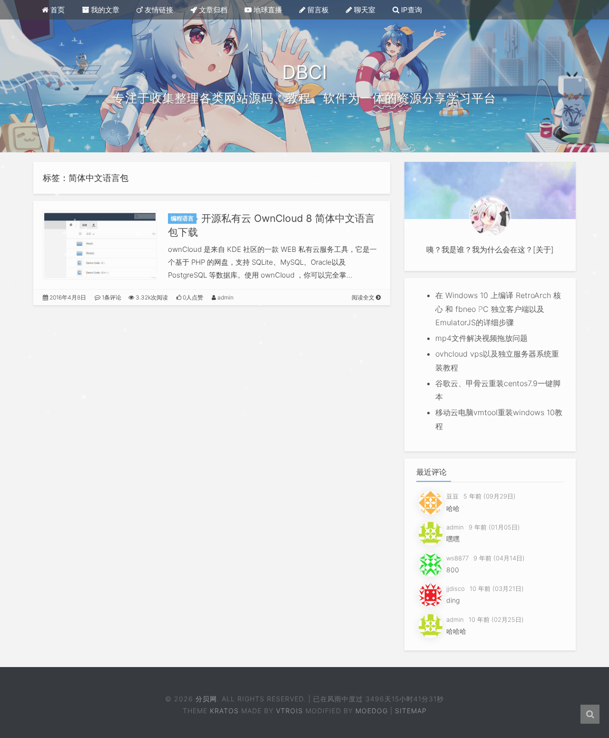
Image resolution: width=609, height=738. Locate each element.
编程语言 (182, 218)
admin (225, 297)
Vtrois (289, 711)
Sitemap (411, 711)
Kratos (224, 711)
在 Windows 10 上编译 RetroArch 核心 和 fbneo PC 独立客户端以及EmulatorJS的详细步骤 (498, 309)
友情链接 (158, 9)
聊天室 (363, 9)
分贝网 (205, 699)
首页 (57, 9)
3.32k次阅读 (151, 297)
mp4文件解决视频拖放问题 (481, 338)
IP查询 (410, 9)
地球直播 (267, 9)
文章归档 (212, 9)
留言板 (317, 9)
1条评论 (110, 297)
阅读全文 (364, 297)
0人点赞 (192, 297)
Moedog (371, 711)
